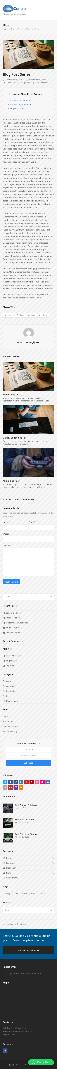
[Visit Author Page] (28, 332)
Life (16, 893)
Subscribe (28, 762)
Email (32, 522)
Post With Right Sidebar (20, 104)
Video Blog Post (13, 617)
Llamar (13, 1034)
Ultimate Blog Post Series (25, 94)
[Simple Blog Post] (28, 376)
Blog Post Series (13, 632)
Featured (10, 686)
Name (6, 522)
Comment (8, 545)
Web (41, 893)
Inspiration (11, 691)
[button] (52, 10)
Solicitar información (28, 950)
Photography (24, 82)
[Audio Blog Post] (28, 462)
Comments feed (10, 726)
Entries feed (8, 721)
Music (24, 893)
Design (8, 893)
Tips (33, 893)
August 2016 (11, 660)
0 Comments (42, 82)
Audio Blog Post (11, 480)
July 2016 (10, 665)
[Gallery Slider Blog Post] (28, 419)
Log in (5, 716)
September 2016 (13, 655)
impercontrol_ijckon (37, 79)
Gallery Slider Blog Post (15, 437)
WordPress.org (10, 731)
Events (9, 82)
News (15, 82)
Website (6, 533)
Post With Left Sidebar (20, 100)
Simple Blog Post (12, 394)
